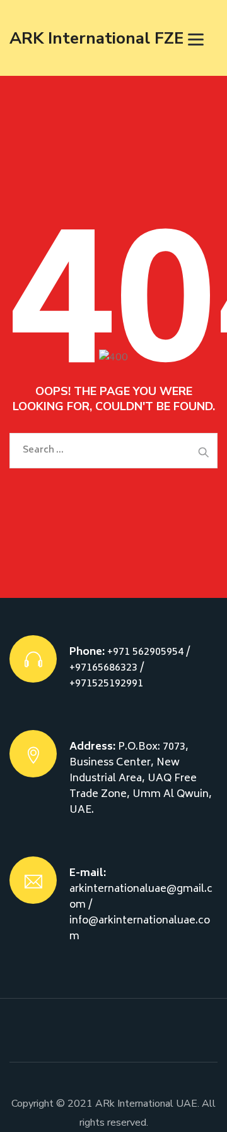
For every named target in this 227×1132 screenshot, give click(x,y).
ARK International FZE (96, 38)
